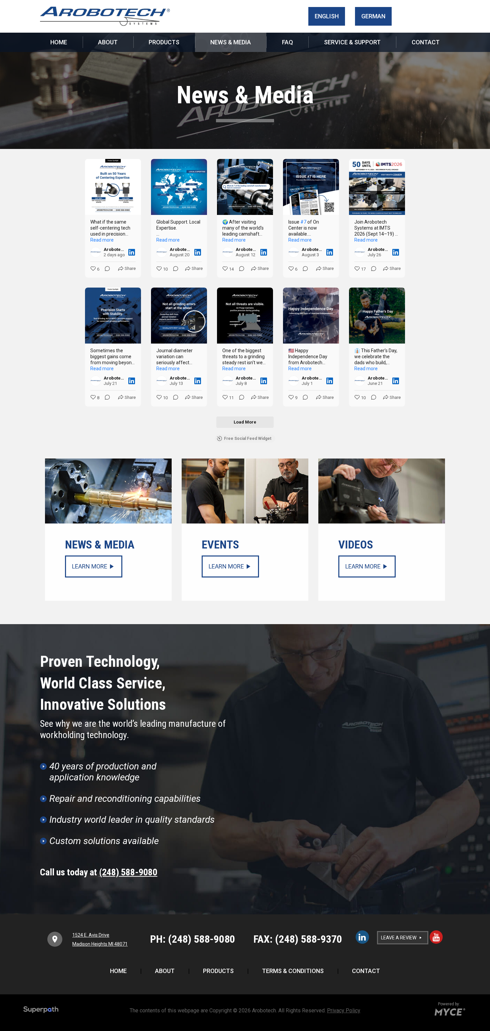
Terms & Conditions (293, 970)
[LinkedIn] (362, 937)
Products (164, 42)
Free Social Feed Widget (247, 438)
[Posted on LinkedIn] (132, 252)
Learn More (89, 566)
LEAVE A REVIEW (398, 937)
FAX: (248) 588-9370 (297, 939)
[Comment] (105, 269)
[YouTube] (436, 937)
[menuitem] (59, 42)
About (108, 42)
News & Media (230, 42)
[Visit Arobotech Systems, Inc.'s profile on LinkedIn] (95, 252)
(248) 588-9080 (128, 872)
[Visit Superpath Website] (40, 1010)
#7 (303, 222)
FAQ (287, 42)
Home (58, 42)
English (327, 16)
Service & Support (352, 42)
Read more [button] (102, 240)
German (373, 16)
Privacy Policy (343, 1010)
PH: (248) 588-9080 (192, 939)
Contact (426, 42)
